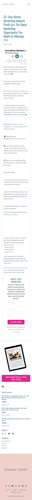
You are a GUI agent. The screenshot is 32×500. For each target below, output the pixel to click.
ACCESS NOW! (16, 322)
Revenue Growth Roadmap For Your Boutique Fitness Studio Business (16, 126)
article (4, 412)
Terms (8, 490)
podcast (6, 40)
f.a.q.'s (4, 446)
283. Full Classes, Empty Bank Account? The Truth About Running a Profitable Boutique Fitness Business (15, 397)
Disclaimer (22, 490)
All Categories (6, 441)
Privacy (14, 490)
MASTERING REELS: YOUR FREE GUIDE (16, 378)
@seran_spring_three (18, 139)
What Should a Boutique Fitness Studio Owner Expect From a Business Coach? (14, 409)
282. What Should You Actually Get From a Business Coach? (16, 419)
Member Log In (16, 492)
